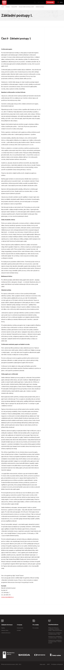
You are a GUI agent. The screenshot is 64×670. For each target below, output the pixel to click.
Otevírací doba (4, 630)
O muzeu (8, 6)
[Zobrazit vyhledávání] (34, 2)
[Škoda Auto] (24, 655)
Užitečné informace (5, 632)
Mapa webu (42, 664)
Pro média (36, 625)
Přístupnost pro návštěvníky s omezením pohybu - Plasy (55, 633)
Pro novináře (35, 628)
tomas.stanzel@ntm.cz (7, 597)
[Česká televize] (40, 655)
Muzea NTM (14, 6)
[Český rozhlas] (55, 655)
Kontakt (19, 630)
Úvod (2, 6)
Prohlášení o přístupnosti (57, 664)
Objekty (3, 628)
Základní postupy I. (40, 6)
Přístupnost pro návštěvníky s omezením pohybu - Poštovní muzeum (55, 642)
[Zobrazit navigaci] (60, 2)
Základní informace (6, 625)
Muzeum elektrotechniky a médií (26, 6)
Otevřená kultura (53, 624)
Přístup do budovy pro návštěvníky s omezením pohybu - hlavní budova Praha (55, 629)
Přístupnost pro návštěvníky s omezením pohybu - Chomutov (55, 637)
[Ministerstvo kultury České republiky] (8, 655)
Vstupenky (50, 2)
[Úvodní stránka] (4, 2)
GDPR (48, 664)
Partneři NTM (20, 628)
